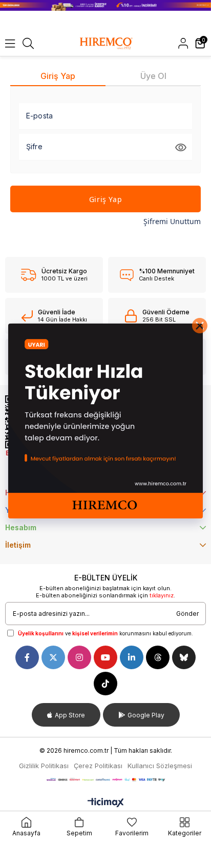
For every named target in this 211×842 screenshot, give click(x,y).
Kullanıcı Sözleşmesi (160, 765)
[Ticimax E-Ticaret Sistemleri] (106, 803)
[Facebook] (27, 657)
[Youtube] (105, 657)
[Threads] (158, 657)
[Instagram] (79, 657)
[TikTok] (105, 683)
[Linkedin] (131, 657)
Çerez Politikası (98, 765)
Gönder (187, 613)
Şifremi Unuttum (172, 221)
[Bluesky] (184, 657)
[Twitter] (53, 657)
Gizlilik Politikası (44, 765)
